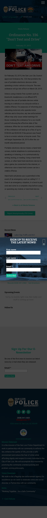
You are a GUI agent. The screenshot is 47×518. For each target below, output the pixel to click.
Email (9, 266)
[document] (23, 259)
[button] (44, 242)
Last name (11, 258)
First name (11, 249)
